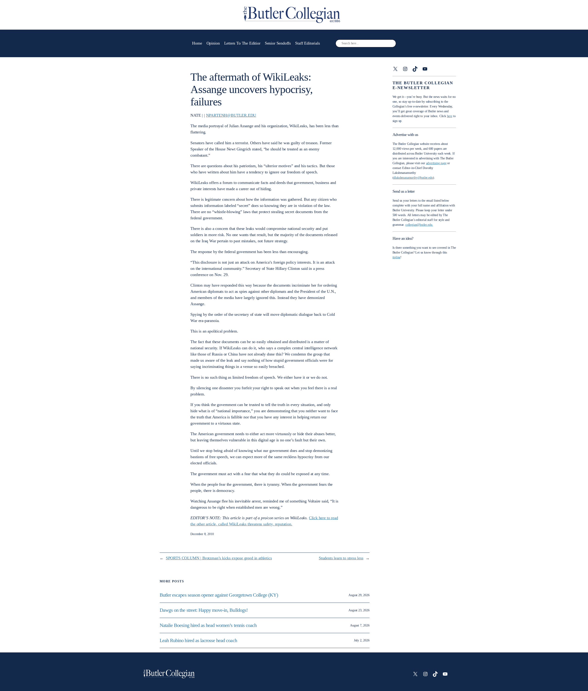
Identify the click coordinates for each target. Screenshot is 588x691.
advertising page (436, 163)
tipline (397, 257)
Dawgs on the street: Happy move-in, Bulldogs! (204, 610)
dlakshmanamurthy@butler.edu (413, 177)
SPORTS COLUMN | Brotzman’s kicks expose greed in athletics (219, 558)
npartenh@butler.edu (231, 115)
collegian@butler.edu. (419, 224)
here (449, 116)
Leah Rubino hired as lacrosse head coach (198, 640)
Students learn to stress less (341, 558)
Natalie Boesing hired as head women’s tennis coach (209, 625)
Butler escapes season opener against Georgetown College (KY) (219, 595)
